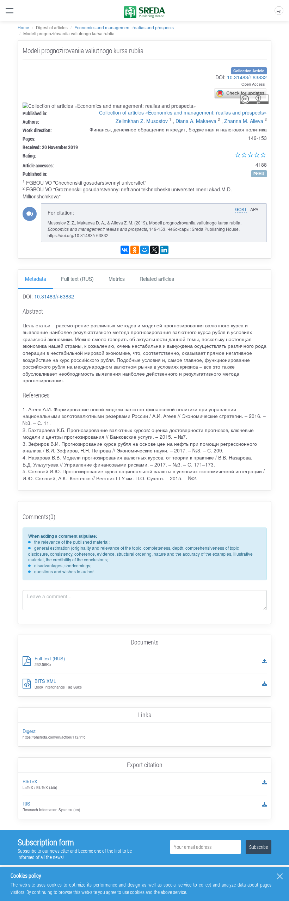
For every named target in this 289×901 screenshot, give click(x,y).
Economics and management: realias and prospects (124, 27)
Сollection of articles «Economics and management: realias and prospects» (183, 112)
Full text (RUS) (77, 278)
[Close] (279, 876)
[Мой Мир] (144, 250)
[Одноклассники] (134, 250)
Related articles (157, 278)
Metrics (117, 278)
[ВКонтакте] (125, 250)
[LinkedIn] (164, 250)
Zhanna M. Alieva (243, 120)
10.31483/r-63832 (247, 77)
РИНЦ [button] (258, 173)
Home (23, 27)
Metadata (35, 278)
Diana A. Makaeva (196, 120)
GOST (241, 209)
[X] (154, 250)
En (279, 11)
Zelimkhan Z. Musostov (142, 120)
